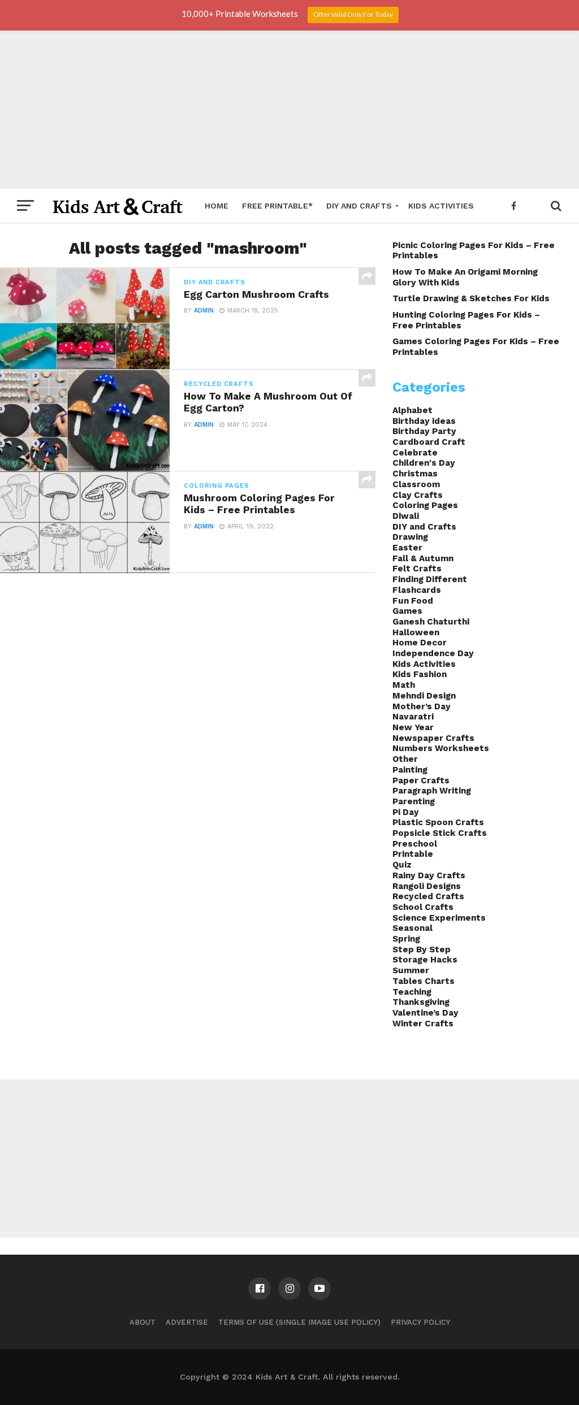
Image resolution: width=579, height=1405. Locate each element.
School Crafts (422, 907)
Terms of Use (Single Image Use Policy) (299, 1322)
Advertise (187, 1322)
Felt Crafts (417, 568)
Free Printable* (277, 205)
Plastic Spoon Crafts (438, 822)
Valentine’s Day (425, 1013)
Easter (407, 548)
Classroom (416, 484)
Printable (412, 854)
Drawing (410, 537)
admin (204, 310)
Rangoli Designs (426, 886)
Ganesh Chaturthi (430, 622)
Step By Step (421, 949)
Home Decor (419, 643)
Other (405, 759)
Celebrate (415, 453)
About (142, 1322)
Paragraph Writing (431, 791)
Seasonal (412, 928)
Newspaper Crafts (433, 738)
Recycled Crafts (428, 896)
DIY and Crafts (359, 205)
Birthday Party (424, 431)
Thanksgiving (421, 1002)
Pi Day (405, 812)
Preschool (414, 844)
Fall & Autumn (422, 558)
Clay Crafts (417, 495)
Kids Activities (441, 205)
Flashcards (416, 590)
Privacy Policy (420, 1322)
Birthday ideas (424, 421)
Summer (410, 970)
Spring (406, 939)
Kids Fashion (419, 674)
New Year (413, 727)
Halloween (415, 632)
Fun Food (412, 601)
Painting (409, 770)
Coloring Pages (425, 505)
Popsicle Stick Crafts (439, 833)
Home (216, 205)
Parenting (413, 801)
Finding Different (429, 579)
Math (403, 685)
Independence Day (433, 653)
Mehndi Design (424, 696)
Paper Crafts (421, 780)
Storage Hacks (424, 960)
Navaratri (413, 717)
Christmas (415, 474)
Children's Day (423, 463)
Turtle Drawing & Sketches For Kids (471, 298)
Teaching (411, 992)
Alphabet (412, 410)
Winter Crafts (422, 1023)
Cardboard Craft (428, 442)
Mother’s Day (421, 706)
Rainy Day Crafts (428, 875)
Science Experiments (439, 918)
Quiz (402, 865)
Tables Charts (423, 981)
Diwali (405, 516)
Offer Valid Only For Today (353, 14)
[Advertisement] (289, 110)
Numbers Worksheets (440, 748)
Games (407, 611)
